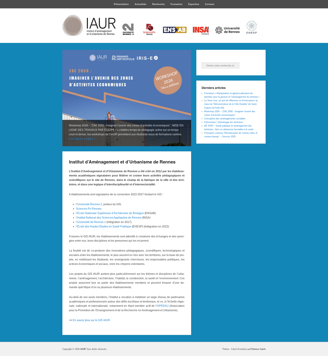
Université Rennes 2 (89, 204)
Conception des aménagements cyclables (224, 118)
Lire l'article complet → (82, 138)
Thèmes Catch (258, 349)
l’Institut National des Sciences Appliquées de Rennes (108, 217)
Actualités (140, 4)
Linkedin (212, 58)
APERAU (163, 305)
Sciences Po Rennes (88, 208)
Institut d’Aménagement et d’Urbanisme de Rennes (122, 162)
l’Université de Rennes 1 (91, 222)
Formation (176, 4)
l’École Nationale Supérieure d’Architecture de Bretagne (110, 213)
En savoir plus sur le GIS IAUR (91, 320)
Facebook (204, 58)
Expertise (193, 4)
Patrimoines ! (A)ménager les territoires (223, 122)
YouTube (219, 58)
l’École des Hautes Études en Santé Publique (103, 226)
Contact (209, 4)
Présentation (121, 4)
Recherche (158, 4)
